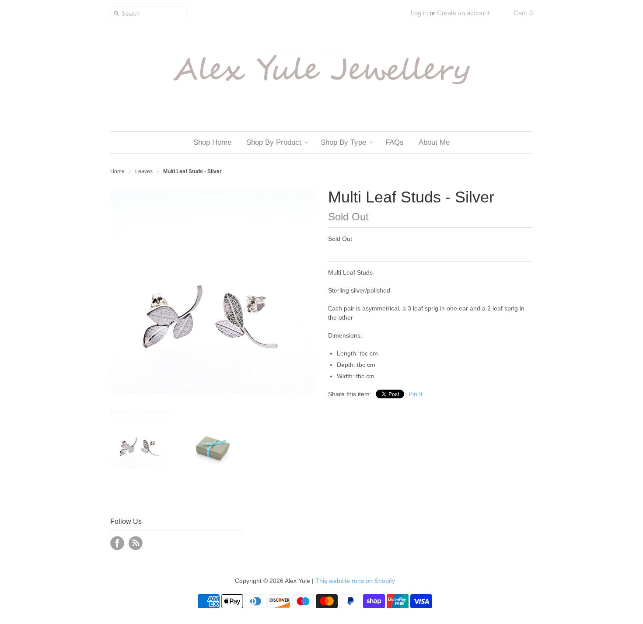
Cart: (523, 13)
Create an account (463, 13)
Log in (419, 13)
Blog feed (136, 543)
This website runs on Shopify (355, 580)
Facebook (117, 543)
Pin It (416, 393)
